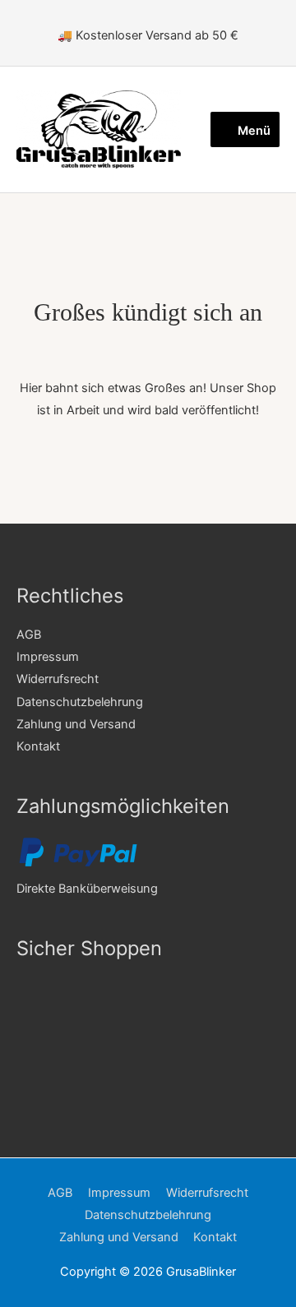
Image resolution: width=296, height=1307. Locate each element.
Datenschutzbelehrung (79, 702)
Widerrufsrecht (57, 679)
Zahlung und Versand (76, 724)
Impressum (47, 656)
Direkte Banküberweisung (87, 888)
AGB (28, 634)
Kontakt (38, 746)
